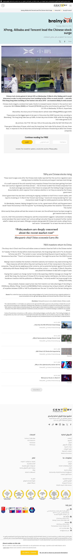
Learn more (6, 547)
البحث (70, 468)
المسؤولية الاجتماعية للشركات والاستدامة (60, 472)
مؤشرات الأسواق (67, 444)
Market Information (66, 453)
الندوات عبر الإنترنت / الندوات (28, 461)
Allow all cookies (29, 552)
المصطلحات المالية (30, 472)
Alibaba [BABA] (20, 106)
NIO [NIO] (32, 286)
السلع (70, 442)
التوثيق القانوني (67, 480)
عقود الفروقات (68, 449)
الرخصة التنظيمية (67, 478)
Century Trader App (30, 438)
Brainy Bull (42, 327)
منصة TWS (32, 444)
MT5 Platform (31, 440)
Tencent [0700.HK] (35, 106)
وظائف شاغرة (68, 470)
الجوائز (70, 463)
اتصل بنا (33, 478)
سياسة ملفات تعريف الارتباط (64, 485)
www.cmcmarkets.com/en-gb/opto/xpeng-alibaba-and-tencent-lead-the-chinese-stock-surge (44, 296)
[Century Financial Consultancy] (63, 5)
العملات (69, 438)
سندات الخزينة (68, 446)
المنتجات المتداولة (67, 451)
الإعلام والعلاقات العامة (65, 465)
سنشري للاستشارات (49, 37)
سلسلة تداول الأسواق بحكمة (27, 468)
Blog (34, 470)
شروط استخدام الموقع (29, 480)
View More (36, 389)
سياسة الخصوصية (67, 483)
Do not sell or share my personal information (54, 552)
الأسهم (70, 440)
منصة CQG (32, 442)
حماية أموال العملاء (66, 474)
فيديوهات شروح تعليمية (28, 465)
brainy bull (57, 10)
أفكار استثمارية (31, 463)
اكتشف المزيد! (6, 1)
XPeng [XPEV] (57, 111)
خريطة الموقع (31, 483)
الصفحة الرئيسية (67, 10)
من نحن (70, 461)
